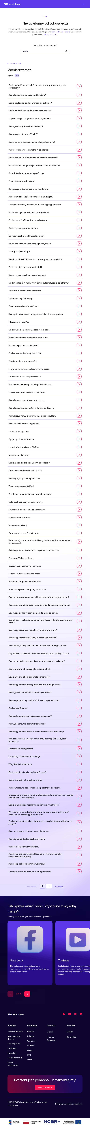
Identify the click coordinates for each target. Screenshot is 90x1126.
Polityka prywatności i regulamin (68, 1104)
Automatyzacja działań (14, 1037)
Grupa (29, 1050)
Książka (30, 1036)
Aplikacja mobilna (15, 1031)
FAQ (29, 1055)
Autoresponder (14, 1044)
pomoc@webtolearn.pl (61, 32)
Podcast (30, 1045)
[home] (12, 3)
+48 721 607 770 (49, 34)
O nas (29, 1059)
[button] (83, 4)
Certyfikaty (12, 1048)
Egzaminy (12, 1053)
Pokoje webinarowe (13, 1063)
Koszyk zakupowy (15, 1058)
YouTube (30, 1041)
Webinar (30, 1031)
